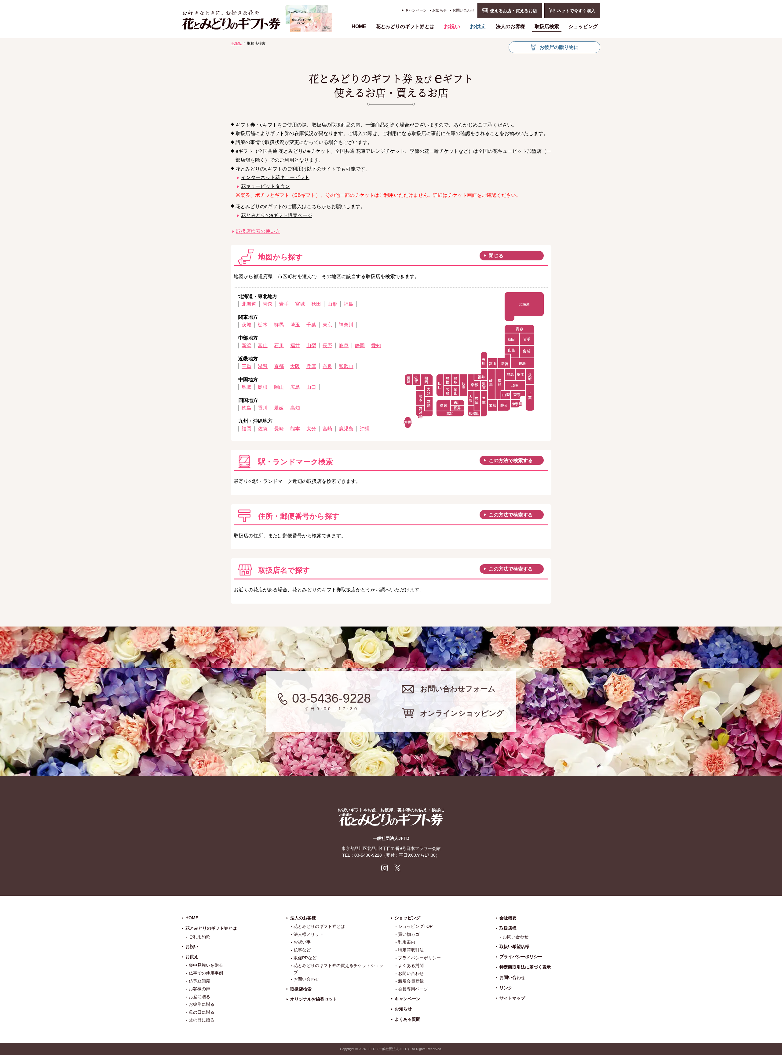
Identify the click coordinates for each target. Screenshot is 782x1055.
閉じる (496, 255)
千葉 (311, 324)
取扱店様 (508, 928)
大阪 (295, 366)
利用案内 (406, 941)
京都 (279, 366)
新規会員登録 (411, 981)
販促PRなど (305, 957)
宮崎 (327, 428)
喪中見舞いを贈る (206, 965)
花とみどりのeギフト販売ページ (276, 215)
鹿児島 (346, 428)
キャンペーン (416, 10)
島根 (263, 387)
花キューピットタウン (265, 186)
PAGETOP (776, 1015)
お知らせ (439, 10)
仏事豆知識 (199, 980)
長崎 (279, 428)
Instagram (384, 868)
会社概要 (508, 917)
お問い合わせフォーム (457, 689)
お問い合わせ (463, 10)
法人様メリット (308, 934)
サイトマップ (512, 998)
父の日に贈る (201, 1019)
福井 (295, 345)
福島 (348, 304)
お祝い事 (302, 941)
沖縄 (365, 428)
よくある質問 (411, 965)
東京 (327, 324)
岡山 (279, 387)
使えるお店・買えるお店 (513, 10)
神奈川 (346, 324)
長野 (327, 345)
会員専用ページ (413, 989)
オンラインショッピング (462, 713)
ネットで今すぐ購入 (576, 10)
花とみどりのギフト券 (391, 819)
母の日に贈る (201, 1012)
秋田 (316, 304)
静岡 (360, 345)
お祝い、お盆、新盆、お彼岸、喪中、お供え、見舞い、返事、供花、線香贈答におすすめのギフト (257, 18)
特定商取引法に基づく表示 (525, 967)
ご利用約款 (199, 936)
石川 (279, 345)
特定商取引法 (411, 949)
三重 (246, 366)
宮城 (300, 304)
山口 (311, 387)
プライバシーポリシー (419, 957)
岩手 (284, 304)
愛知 (376, 345)
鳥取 (246, 387)
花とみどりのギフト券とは (405, 26)
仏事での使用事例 (206, 973)
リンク (505, 987)
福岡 (246, 428)
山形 (332, 304)
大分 (311, 428)
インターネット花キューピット (275, 177)
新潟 (246, 345)
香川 (263, 407)
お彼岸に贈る (201, 1004)
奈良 (327, 366)
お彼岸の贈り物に (559, 47)
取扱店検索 (547, 26)
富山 (263, 345)
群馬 (279, 324)
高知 (295, 407)
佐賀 (263, 428)
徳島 (246, 407)
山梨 (311, 345)
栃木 (263, 324)
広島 (295, 387)
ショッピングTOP (415, 926)
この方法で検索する (511, 460)
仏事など (302, 949)
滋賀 (263, 366)
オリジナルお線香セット (313, 999)
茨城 (246, 324)
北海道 (249, 304)
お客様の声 (199, 988)
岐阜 (344, 345)
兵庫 (311, 366)
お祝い (452, 27)
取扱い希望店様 (514, 946)
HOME (359, 26)
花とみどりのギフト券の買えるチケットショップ (338, 969)
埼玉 (295, 324)
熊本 (295, 428)
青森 (267, 304)
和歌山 (346, 366)
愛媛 (279, 407)
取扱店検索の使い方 (258, 231)
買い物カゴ (408, 934)
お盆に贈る (199, 996)
